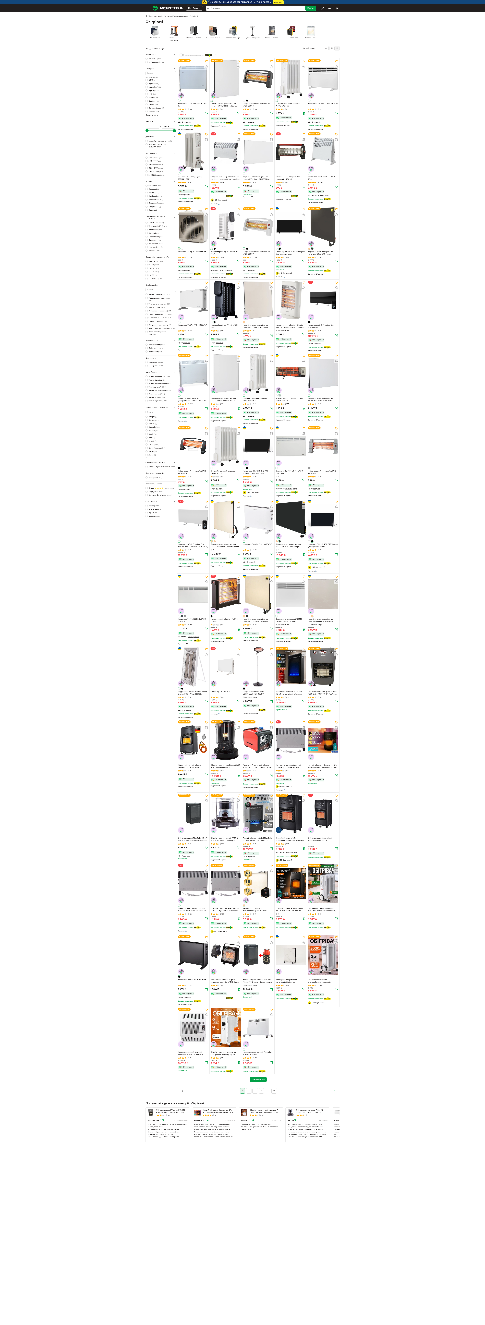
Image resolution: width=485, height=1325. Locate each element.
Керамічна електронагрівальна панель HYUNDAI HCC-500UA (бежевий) (255, 326)
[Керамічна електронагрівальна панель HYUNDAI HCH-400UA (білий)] (226, 373)
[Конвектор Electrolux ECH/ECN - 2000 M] (337, 1112)
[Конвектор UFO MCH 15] (226, 667)
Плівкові (154, 251)
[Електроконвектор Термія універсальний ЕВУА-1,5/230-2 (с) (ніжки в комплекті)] (193, 373)
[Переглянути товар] (179, 101)
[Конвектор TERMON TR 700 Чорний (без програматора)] (291, 227)
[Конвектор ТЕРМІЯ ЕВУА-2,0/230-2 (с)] (193, 79)
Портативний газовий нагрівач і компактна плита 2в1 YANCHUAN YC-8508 (224, 981)
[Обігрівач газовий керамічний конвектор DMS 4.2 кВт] (323, 813)
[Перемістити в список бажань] (206, 61)
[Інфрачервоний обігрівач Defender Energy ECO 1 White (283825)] (193, 667)
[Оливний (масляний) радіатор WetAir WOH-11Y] (226, 446)
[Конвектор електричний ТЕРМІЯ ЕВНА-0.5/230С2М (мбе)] (291, 594)
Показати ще (151, 115)
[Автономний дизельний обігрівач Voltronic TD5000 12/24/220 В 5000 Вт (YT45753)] (258, 740)
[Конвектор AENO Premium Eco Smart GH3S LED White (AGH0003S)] (193, 519)
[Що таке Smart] (215, 55)
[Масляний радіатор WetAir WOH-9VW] (226, 227)
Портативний (156, 200)
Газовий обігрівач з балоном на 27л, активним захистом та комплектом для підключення (322, 766)
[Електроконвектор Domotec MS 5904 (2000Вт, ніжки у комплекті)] (193, 883)
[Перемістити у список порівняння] (206, 66)
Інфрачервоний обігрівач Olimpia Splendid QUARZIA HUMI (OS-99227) (290, 326)
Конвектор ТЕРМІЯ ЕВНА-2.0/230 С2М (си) (192, 620)
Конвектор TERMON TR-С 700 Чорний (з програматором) (255, 472)
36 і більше (156, 279)
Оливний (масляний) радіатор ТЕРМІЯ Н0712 (190, 178)
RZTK (152, 80)
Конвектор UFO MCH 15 (220, 692)
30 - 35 (154, 275)
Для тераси (155, 352)
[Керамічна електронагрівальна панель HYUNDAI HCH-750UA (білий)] (323, 373)
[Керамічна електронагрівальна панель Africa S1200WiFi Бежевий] (226, 519)
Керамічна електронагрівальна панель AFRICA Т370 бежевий (255, 620)
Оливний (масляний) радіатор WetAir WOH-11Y (223, 472)
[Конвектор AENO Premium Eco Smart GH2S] (323, 300)
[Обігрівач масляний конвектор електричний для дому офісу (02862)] (226, 1027)
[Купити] (206, 114)
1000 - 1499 (156, 165)
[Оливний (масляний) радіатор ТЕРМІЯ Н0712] (193, 152)
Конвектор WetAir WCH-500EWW (192, 325)
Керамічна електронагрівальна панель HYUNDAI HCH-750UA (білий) (320, 400)
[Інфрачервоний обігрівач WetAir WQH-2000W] (258, 227)
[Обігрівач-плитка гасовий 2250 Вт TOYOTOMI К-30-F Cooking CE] (226, 813)
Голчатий (154, 233)
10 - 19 (154, 265)
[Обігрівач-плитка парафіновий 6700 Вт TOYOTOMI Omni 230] (226, 740)
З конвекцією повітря (159, 304)
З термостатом (157, 307)
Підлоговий (156, 203)
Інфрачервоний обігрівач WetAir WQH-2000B (256, 105)
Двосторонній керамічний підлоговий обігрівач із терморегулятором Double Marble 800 (289, 981)
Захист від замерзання (160, 383)
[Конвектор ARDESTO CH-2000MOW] (323, 79)
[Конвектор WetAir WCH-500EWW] (193, 300)
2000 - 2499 (156, 171)
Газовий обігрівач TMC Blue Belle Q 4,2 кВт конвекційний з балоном (290, 693)
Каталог (197, 8)
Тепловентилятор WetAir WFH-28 (192, 252)
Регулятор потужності (160, 311)
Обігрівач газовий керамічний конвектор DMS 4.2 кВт (320, 839)
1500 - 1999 (156, 168)
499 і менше (156, 157)
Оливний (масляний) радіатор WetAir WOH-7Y (255, 400)
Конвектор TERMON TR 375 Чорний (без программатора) (323, 546)
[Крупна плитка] (332, 48)
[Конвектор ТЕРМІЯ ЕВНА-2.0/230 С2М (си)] (193, 594)
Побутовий (156, 348)
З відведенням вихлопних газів (159, 299)
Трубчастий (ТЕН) (158, 226)
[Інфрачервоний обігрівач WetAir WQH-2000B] (258, 79)
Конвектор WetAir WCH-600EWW (257, 544)
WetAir (153, 104)
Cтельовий (155, 186)
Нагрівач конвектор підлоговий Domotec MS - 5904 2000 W (288, 766)
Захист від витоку (158, 401)
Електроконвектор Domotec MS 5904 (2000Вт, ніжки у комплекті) (192, 910)
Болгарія (154, 427)
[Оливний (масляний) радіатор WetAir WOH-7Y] (258, 373)
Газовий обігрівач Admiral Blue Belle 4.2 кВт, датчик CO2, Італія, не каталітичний (257, 839)
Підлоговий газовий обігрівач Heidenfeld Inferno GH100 (190, 766)
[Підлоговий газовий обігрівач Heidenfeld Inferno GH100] (193, 740)
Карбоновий (156, 237)
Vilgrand (154, 111)
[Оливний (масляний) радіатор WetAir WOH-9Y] (291, 79)
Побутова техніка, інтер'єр (160, 16)
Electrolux (155, 87)
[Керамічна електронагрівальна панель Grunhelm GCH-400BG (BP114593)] (323, 594)
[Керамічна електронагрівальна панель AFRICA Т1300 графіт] (291, 519)
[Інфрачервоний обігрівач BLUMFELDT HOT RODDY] (258, 667)
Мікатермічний (156, 247)
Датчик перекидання (160, 390)
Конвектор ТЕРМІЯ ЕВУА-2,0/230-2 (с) (192, 105)
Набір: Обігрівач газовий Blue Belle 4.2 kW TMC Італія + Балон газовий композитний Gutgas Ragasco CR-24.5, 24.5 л (257, 981)
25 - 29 (154, 272)
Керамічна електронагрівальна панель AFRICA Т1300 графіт (288, 546)
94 (274, 1091)
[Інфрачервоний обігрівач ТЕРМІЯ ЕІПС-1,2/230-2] (291, 373)
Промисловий (157, 345)
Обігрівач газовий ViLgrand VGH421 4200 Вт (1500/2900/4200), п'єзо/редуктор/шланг (322, 693)
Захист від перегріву (159, 376)
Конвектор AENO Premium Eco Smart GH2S (321, 326)
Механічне (156, 362)
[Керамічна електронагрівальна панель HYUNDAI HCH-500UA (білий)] (226, 79)
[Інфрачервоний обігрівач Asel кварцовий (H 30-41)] (291, 152)
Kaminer (154, 101)
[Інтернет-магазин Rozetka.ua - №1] (168, 8)
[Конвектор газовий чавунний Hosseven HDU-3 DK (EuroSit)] (193, 1027)
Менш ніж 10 (156, 261)
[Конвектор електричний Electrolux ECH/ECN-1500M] (258, 1027)
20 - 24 (154, 268)
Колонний (154, 189)
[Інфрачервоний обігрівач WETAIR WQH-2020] (193, 446)
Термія (154, 90)
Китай (154, 444)
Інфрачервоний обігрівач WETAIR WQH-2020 (192, 472)
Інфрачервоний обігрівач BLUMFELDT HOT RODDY (253, 693)
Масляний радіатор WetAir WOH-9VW (224, 253)
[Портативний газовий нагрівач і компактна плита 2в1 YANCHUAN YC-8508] (226, 955)
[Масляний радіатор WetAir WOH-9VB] (226, 300)
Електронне (156, 366)
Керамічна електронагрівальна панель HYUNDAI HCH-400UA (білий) (223, 400)
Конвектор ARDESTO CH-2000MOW (323, 103)
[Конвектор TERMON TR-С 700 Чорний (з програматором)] (258, 446)
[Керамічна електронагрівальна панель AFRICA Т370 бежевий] (258, 594)
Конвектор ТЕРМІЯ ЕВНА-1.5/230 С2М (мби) (289, 472)
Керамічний (156, 223)
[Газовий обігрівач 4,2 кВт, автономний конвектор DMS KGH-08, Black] (291, 813)
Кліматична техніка (180, 16)
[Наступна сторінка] (333, 1090)
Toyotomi (154, 83)
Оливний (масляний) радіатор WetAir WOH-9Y (288, 105)
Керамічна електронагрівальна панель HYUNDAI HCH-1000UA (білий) (256, 178)
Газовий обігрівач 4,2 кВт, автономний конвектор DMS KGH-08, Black (290, 839)
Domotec (154, 97)
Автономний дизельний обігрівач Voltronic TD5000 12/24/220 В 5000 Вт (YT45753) (258, 766)
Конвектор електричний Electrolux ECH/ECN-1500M (257, 1053)
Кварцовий (155, 240)
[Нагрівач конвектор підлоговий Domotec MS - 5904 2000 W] (291, 740)
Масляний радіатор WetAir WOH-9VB (224, 326)
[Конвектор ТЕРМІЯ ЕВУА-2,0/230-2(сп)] (323, 152)
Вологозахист (157, 394)
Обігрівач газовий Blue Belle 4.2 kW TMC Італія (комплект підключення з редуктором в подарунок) (193, 839)
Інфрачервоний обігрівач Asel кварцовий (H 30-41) (288, 178)
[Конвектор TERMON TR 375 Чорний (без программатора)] (323, 519)
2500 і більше (156, 175)
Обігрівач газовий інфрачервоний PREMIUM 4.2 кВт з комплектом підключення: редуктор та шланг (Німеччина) (289, 910)
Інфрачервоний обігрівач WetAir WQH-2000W (256, 253)
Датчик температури (159, 294)
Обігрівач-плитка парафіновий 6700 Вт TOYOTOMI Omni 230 (225, 766)
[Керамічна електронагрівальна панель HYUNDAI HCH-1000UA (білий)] (258, 152)
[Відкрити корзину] (337, 8)
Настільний (155, 193)
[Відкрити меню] (148, 8)
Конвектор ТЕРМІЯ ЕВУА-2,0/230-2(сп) (322, 178)
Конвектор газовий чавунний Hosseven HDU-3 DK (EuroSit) (190, 1053)
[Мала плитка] (336, 48)
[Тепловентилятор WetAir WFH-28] (193, 227)
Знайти (310, 8)
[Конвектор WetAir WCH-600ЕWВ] (193, 955)
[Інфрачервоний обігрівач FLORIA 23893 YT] (226, 594)
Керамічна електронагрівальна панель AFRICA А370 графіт (320, 253)
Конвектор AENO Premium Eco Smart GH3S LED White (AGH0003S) (193, 546)
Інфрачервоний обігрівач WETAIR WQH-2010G (322, 472)
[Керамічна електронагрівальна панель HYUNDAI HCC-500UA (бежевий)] (258, 300)
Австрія (153, 417)
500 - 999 (155, 161)
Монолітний (156, 244)
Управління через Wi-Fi (160, 314)
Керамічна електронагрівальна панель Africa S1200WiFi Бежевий (225, 546)
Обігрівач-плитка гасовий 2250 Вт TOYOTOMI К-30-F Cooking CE (224, 839)
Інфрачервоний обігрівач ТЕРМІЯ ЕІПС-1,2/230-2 (289, 400)
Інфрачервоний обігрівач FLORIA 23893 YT (224, 620)
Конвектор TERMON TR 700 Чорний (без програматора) (290, 253)
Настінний (155, 196)
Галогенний (155, 230)
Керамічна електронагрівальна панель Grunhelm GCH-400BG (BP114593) (320, 620)
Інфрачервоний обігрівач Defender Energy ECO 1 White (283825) (192, 693)
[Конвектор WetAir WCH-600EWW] (258, 519)
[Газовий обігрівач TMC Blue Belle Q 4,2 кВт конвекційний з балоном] (291, 667)
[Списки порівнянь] (329, 8)
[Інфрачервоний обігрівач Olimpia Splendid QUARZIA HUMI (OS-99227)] (291, 300)
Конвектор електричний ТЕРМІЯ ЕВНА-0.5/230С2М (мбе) (289, 620)
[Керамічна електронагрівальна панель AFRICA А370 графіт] (323, 227)
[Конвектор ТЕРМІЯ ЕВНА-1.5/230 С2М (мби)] (291, 446)
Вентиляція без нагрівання (162, 328)
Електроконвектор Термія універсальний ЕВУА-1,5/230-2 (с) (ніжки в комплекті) (192, 400)
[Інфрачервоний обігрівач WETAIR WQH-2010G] (323, 446)
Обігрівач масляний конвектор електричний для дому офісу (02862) (223, 1053)
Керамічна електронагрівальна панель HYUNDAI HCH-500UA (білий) (223, 105)
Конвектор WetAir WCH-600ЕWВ (192, 980)
